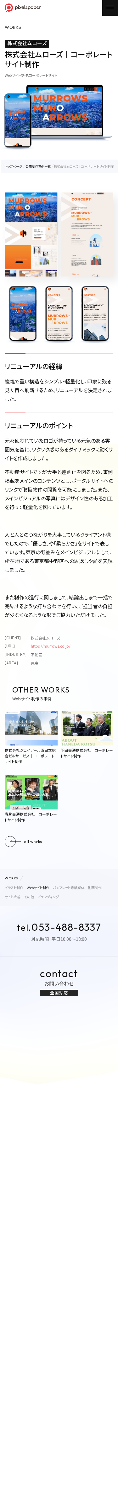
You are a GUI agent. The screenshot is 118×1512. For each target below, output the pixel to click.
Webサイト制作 (38, 887)
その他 (29, 896)
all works (33, 841)
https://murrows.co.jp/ (50, 646)
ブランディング (48, 896)
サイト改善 (12, 896)
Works (11, 878)
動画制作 (95, 887)
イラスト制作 (14, 887)
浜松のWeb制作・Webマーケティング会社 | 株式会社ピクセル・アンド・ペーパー (23, 7)
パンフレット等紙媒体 (68, 887)
